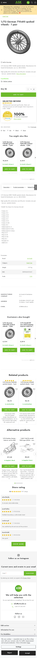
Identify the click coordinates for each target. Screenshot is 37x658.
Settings (18, 647)
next (35, 454)
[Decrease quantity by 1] (28, 89)
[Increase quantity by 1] (33, 89)
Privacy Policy (27, 578)
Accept (27, 653)
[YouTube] (23, 617)
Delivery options (7, 81)
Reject (9, 653)
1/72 (31, 276)
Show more (18, 544)
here (28, 643)
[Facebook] (15, 617)
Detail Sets (29, 263)
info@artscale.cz (20, 604)
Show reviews (17, 119)
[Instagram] (19, 617)
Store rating (18, 487)
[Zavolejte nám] (28, 2)
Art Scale (33, 127)
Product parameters (18, 187)
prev (1, 454)
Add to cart (18, 94)
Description (6, 187)
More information (21, 74)
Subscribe (30, 573)
